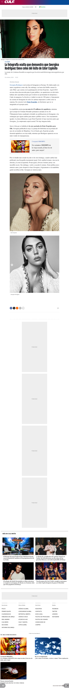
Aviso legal (39, 614)
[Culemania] (36, 1)
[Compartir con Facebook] (11, 308)
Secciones (5, 625)
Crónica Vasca (23, 616)
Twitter (54, 611)
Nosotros (38, 608)
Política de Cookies (41, 619)
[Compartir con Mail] (20, 308)
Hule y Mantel (23, 622)
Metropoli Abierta (24, 614)
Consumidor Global (25, 611)
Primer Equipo (6, 611)
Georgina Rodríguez (16, 85)
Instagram (55, 616)
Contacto (38, 611)
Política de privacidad (42, 616)
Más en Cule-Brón (9, 534)
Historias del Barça (8, 627)
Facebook (55, 608)
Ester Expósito (32, 102)
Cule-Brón (7, 61)
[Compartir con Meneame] (17, 308)
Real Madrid (5, 619)
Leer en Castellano (5, 4)
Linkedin (55, 614)
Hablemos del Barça (8, 616)
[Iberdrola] (42, 7)
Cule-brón (5, 622)
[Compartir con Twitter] (14, 308)
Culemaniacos (6, 614)
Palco (3, 608)
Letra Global (23, 625)
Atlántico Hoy (23, 619)
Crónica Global (24, 608)
